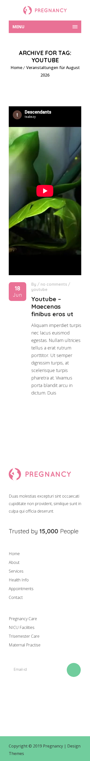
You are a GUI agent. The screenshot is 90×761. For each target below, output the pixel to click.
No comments (53, 284)
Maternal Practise (24, 645)
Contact (16, 597)
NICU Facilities (21, 627)
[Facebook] (15, 698)
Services (16, 571)
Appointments (21, 588)
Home (16, 67)
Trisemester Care (24, 636)
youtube (39, 289)
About (14, 562)
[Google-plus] (49, 698)
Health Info (19, 580)
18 (17, 291)
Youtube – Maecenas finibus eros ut (52, 306)
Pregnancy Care (23, 618)
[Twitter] (32, 698)
